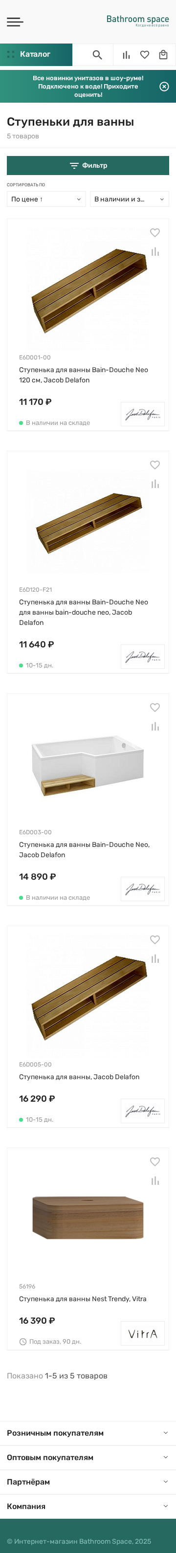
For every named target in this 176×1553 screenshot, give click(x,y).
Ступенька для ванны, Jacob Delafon (79, 1077)
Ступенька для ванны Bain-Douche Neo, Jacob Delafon (84, 850)
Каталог (35, 54)
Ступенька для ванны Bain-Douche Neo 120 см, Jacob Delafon (83, 375)
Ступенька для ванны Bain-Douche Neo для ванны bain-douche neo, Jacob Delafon (83, 612)
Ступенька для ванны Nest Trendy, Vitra (83, 1299)
